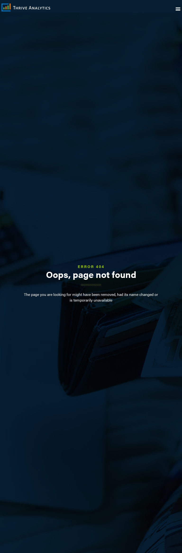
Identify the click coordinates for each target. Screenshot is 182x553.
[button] (178, 9)
